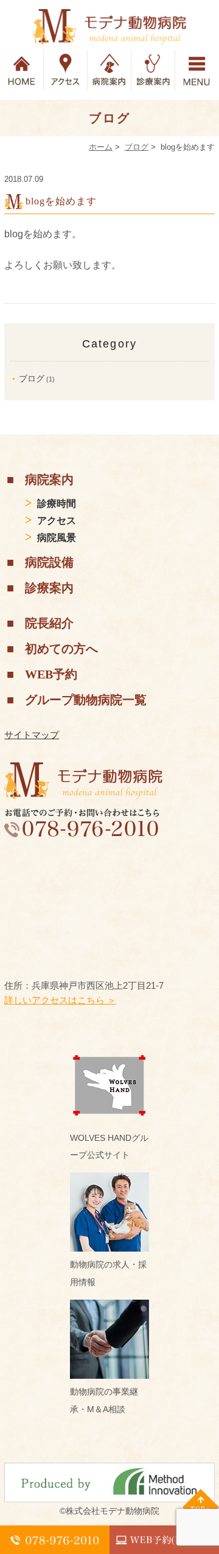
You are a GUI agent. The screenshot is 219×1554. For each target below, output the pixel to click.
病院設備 (49, 562)
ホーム (101, 147)
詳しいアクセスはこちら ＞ (60, 1000)
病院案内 (49, 479)
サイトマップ (31, 735)
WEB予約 (51, 674)
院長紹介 (49, 623)
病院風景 (56, 537)
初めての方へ (61, 648)
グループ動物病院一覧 (86, 699)
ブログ (136, 147)
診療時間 (56, 503)
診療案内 (49, 587)
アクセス (56, 520)
